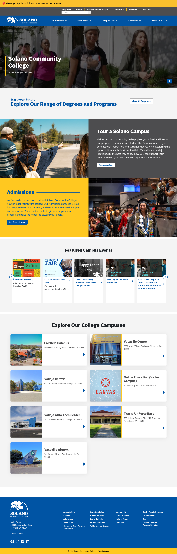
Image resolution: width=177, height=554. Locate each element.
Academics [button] (83, 20)
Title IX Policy (103, 551)
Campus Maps (149, 515)
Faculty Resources (97, 522)
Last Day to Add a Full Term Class (117, 281)
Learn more (55, 3)
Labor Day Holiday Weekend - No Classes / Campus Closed (87, 282)
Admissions (68, 519)
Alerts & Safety (122, 515)
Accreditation (69, 512)
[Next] (165, 276)
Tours (145, 519)
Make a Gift (68, 522)
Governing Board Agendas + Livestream (75, 527)
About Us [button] (133, 20)
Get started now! (17, 222)
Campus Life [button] (108, 20)
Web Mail (147, 9)
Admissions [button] (58, 20)
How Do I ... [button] (158, 20)
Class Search (119, 9)
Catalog (66, 515)
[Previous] (11, 276)
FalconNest (133, 9)
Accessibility (121, 512)
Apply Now (66, 9)
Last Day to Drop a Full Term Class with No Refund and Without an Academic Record (149, 284)
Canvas (79, 9)
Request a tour (106, 165)
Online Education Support (98, 9)
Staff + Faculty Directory (153, 512)
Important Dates (97, 512)
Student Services (97, 515)
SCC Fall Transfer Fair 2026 (54, 281)
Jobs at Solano (122, 519)
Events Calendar (96, 519)
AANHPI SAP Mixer (22, 279)
